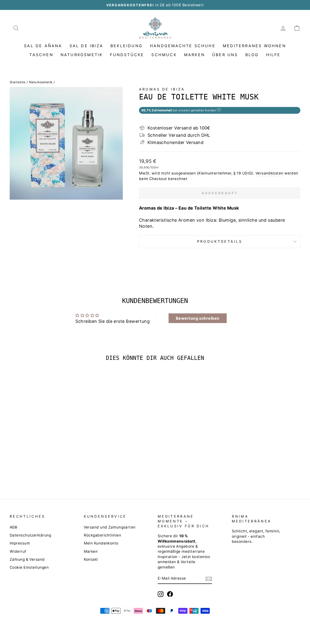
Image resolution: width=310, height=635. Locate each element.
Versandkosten (269, 173)
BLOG (252, 54)
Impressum (20, 543)
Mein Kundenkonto (101, 543)
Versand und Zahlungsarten (110, 527)
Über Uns (225, 54)
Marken (194, 54)
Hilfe (273, 54)
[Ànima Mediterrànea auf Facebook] (170, 594)
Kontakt (91, 559)
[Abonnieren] (209, 578)
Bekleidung (126, 45)
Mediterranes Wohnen (254, 45)
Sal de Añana (43, 45)
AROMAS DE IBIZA (162, 89)
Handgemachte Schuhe (183, 45)
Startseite (18, 82)
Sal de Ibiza (86, 45)
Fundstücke (127, 54)
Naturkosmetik (82, 54)
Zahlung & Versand (27, 559)
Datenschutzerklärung (30, 535)
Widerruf (18, 551)
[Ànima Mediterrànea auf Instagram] (160, 594)
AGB (13, 527)
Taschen (41, 54)
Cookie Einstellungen (29, 567)
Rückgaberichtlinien (102, 535)
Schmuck (164, 54)
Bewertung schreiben (197, 318)
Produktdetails (219, 241)
